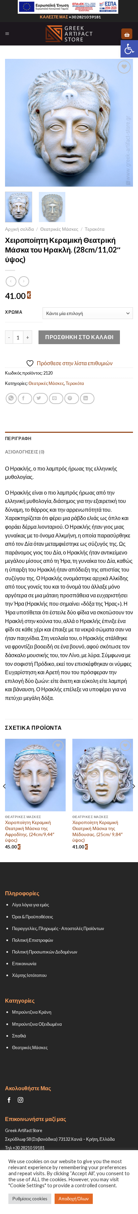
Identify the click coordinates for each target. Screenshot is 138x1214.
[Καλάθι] (126, 33)
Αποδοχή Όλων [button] (74, 1198)
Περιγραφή (18, 438)
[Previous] (16, 122)
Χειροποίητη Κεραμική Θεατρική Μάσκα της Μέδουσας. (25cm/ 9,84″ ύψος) (97, 831)
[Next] (122, 122)
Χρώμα (13, 312)
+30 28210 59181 (85, 16)
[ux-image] (68, 7)
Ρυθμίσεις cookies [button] (29, 1198)
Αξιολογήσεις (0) (24, 451)
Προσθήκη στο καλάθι (79, 337)
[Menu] (7, 33)
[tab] (69, 438)
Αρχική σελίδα (19, 229)
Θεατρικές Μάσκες (59, 229)
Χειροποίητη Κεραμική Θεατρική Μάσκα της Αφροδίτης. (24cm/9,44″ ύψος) (29, 831)
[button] (129, 49)
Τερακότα (95, 229)
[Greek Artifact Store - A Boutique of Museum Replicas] (69, 33)
